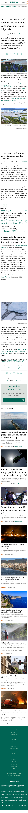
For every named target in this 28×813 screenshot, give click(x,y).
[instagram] (18, 805)
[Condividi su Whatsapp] (18, 54)
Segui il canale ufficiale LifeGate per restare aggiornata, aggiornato (14, 351)
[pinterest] (9, 805)
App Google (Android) (14, 737)
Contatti (14, 762)
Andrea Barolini (19, 34)
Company (14, 759)
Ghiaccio (24, 366)
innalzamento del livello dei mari (9, 368)
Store (7, 2)
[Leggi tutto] (26, 408)
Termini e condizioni (14, 775)
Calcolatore (14, 748)
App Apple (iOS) (14, 734)
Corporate (14, 746)
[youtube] (15, 805)
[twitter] (6, 805)
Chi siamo (14, 764)
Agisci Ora (14, 751)
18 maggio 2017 (9, 231)
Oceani (20, 366)
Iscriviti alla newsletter (12, 400)
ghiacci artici (21, 368)
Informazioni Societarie (14, 773)
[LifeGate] (14, 2)
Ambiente (3, 587)
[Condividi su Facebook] (7, 54)
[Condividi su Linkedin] (14, 54)
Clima (2, 446)
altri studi (24, 162)
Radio (14, 739)
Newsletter (14, 732)
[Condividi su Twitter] (10, 54)
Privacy (14, 771)
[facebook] (3, 805)
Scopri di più (18, 380)
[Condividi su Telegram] (21, 54)
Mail (14, 769)
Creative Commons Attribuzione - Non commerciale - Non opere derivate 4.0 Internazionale (13, 362)
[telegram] (25, 805)
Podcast (14, 741)
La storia (14, 766)
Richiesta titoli (14, 744)
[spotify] (12, 805)
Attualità (14, 730)
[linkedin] (22, 805)
